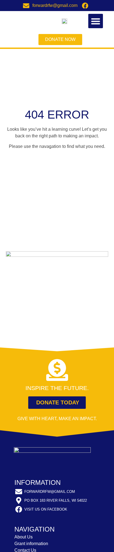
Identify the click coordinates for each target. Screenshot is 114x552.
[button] (95, 21)
